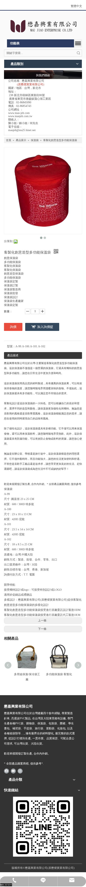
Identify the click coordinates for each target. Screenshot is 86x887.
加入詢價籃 (45, 327)
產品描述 (12, 355)
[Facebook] (6, 771)
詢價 (13, 327)
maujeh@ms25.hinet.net (22, 130)
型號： (11, 346)
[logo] (43, 26)
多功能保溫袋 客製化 (59, 674)
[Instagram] (20, 771)
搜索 (78, 53)
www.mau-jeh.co (17, 112)
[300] (43, 827)
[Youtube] (13, 771)
